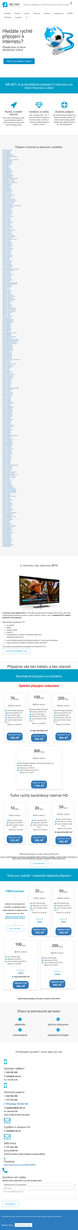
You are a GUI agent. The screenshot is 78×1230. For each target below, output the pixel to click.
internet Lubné (6, 315)
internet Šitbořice (7, 528)
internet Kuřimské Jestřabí (9, 284)
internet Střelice (6, 447)
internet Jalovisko (7, 246)
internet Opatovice (7, 372)
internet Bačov (6, 153)
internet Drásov (6, 209)
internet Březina (6, 188)
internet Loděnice (7, 305)
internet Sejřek (6, 431)
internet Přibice (6, 404)
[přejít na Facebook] (26, 16)
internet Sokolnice (7, 443)
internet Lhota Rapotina (8, 299)
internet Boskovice (7, 171)
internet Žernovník (7, 541)
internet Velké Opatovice (9, 489)
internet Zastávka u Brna (9, 516)
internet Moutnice (7, 345)
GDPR (70, 13)
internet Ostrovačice (7, 377)
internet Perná (6, 386)
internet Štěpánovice (8, 532)
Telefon (47, 13)
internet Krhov (6, 272)
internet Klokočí (6, 262)
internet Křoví (6, 288)
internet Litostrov (7, 304)
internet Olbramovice (8, 366)
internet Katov (6, 259)
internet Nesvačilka (7, 350)
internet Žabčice (6, 535)
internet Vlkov (6, 501)
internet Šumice (6, 534)
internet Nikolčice (7, 353)
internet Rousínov (7, 424)
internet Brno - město (8, 180)
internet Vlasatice (7, 500)
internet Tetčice (6, 461)
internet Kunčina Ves (8, 274)
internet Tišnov (6, 464)
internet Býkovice (7, 185)
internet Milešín (6, 330)
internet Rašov (6, 418)
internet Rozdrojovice (8, 426)
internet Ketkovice (7, 261)
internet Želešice (7, 539)
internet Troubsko (7, 468)
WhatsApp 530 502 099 (17, 1103)
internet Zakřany (6, 515)
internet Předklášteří (8, 403)
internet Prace (6, 397)
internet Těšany (6, 462)
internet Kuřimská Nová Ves (10, 282)
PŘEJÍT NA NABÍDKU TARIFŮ (19, 61)
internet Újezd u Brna (8, 473)
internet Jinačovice (7, 255)
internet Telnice (6, 459)
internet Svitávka (7, 454)
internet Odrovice (7, 365)
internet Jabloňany (7, 244)
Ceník (26, 13)
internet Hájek (6, 224)
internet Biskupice (7, 161)
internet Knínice (6, 263)
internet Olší (5, 369)
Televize (36, 13)
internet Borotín (6, 169)
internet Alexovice (7, 150)
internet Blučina (6, 165)
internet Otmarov (7, 378)
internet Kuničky (6, 277)
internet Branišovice (7, 176)
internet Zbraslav (7, 518)
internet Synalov (6, 457)
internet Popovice (7, 395)
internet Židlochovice (8, 545)
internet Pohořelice (7, 392)
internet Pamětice (7, 382)
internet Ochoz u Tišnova (9, 364)
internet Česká (6, 219)
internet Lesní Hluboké (8, 296)
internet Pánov (6, 384)
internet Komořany (7, 266)
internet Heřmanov (7, 227)
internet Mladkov (7, 334)
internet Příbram (6, 405)
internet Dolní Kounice (8, 201)
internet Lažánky (7, 291)
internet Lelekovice (7, 295)
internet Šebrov (6, 524)
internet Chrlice (6, 193)
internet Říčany (6, 546)
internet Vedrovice (7, 485)
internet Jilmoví (6, 254)
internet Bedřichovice (8, 155)
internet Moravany (7, 338)
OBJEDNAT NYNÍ (14, 736)
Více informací (39, 863)
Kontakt (18, 17)
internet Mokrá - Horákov (9, 336)
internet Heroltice (7, 226)
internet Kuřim (6, 281)
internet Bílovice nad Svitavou (10, 159)
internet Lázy (6, 289)
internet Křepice (6, 285)
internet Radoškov (7, 412)
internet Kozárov (6, 268)
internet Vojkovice (7, 506)
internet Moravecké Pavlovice (10, 341)
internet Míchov (6, 327)
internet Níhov (6, 351)
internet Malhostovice (8, 322)
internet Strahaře (7, 446)
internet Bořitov (6, 173)
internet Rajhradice (7, 415)
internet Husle (6, 240)
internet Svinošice (7, 453)
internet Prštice (6, 401)
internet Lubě (6, 313)
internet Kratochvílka (8, 270)
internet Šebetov (6, 523)
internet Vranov (6, 507)
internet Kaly (5, 258)
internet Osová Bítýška (8, 374)
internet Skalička (7, 437)
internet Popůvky (7, 396)
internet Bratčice (6, 177)
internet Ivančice (6, 243)
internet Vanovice (7, 482)
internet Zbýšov (6, 520)
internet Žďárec (6, 543)
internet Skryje (6, 438)
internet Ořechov (7, 380)
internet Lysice (6, 318)
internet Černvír (6, 218)
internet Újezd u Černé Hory (10, 474)
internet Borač (6, 167)
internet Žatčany (6, 537)
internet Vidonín (6, 495)
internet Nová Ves (7, 358)
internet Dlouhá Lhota (8, 199)
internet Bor (5, 166)
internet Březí (6, 186)
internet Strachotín (7, 445)
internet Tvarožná (7, 469)
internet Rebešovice (8, 419)
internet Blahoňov (7, 162)
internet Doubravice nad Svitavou (11, 205)
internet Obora (6, 362)
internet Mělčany (7, 328)
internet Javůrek (6, 250)
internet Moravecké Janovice (10, 339)
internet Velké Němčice (8, 488)
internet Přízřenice (7, 409)
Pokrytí (17, 13)
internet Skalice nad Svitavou (10, 435)
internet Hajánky (6, 223)
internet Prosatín (6, 400)
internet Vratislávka (7, 510)
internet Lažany (6, 292)
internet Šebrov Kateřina (9, 526)
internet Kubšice (6, 273)
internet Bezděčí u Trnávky (9, 157)
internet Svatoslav (7, 451)
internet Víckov (6, 493)
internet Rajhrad (6, 414)
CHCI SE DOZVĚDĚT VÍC (16, 651)
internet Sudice (6, 450)
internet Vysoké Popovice (9, 512)
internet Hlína (6, 228)
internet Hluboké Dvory (8, 230)
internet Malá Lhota (7, 319)
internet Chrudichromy (8, 194)
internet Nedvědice (7, 346)
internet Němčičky (7, 355)
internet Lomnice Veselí (8, 309)
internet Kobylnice (7, 265)
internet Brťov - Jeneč (8, 181)
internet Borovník (7, 170)
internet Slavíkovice (7, 439)
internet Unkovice (7, 480)
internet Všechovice (7, 514)
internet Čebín (6, 215)
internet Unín (6, 478)
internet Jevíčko (6, 253)
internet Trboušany (7, 466)
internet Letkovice (7, 297)
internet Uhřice (6, 470)
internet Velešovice (7, 487)
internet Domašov (7, 204)
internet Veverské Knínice (9, 492)
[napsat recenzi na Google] (71, 3)
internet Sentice (6, 432)
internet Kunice (6, 276)
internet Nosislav (7, 357)
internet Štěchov (6, 531)
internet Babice (6, 151)
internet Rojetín (6, 422)
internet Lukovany (7, 316)
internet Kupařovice (7, 280)
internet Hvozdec (7, 242)
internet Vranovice (7, 508)
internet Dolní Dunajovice (9, 200)
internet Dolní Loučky (8, 203)
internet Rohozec (7, 420)
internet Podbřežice (7, 389)
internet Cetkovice (7, 190)
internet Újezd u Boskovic (9, 472)
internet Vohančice (7, 504)
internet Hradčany (7, 238)
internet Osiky (6, 373)
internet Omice (6, 370)
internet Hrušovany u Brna (9, 239)
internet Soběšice (7, 441)
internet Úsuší (6, 481)
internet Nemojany (7, 347)
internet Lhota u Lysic (8, 300)
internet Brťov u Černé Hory (9, 182)
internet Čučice (6, 220)
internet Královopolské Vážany (10, 269)
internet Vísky (6, 497)
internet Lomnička (7, 312)
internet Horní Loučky (8, 235)
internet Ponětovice (7, 393)
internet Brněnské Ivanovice (10, 178)
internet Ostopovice (7, 376)
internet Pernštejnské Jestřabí (10, 388)
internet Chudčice (7, 196)
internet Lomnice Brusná (9, 308)
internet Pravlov (6, 399)
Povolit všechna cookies (23, 1225)
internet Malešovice (7, 320)
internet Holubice (7, 234)
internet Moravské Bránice (9, 342)
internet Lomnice (7, 307)
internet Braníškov (7, 174)
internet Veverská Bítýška (9, 491)
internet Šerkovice (7, 527)
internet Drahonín (7, 208)
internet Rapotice (7, 416)
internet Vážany (6, 484)
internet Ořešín (6, 381)
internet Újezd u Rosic (8, 476)
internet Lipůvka (6, 301)
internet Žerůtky (6, 542)
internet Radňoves (7, 411)
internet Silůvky (6, 434)
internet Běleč (6, 158)
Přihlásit (7, 17)
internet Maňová (6, 323)
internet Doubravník (7, 207)
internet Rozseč (6, 427)
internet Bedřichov (7, 154)
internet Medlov (6, 326)
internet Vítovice (6, 499)
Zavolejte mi (10, 1204)
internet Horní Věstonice (9, 236)
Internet (7, 13)
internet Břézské (6, 189)
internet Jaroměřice (7, 249)
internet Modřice (6, 335)
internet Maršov (6, 324)
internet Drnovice (7, 212)
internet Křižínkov (7, 286)
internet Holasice (7, 231)
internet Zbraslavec (7, 519)
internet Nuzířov (6, 361)
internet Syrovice (7, 458)
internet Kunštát (6, 278)
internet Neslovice (7, 349)
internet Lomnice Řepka (9, 311)
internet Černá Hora (7, 216)
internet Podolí (6, 391)
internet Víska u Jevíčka (8, 496)
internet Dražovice (7, 211)
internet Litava (6, 303)
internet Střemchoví (7, 449)
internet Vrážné (6, 511)
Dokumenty (58, 13)
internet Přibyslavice (8, 407)
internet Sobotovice (7, 442)
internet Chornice (7, 192)
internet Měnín (6, 331)
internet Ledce (6, 293)
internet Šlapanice (7, 530)
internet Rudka (6, 428)
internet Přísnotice (7, 408)
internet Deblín (6, 197)
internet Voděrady (7, 503)
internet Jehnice (6, 251)
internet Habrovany (7, 221)
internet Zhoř (5, 522)
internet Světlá (6, 455)
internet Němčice (7, 354)
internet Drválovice (7, 213)
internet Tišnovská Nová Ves (10, 465)
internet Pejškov (6, 385)
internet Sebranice (7, 430)
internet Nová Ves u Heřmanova (11, 359)
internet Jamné (6, 247)
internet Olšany (6, 368)
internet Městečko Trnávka (9, 332)
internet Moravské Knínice (9, 343)
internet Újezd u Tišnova (9, 477)
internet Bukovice (7, 184)
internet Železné (6, 538)
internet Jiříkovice (7, 257)
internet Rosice (6, 423)
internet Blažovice (7, 163)
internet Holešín (6, 232)
